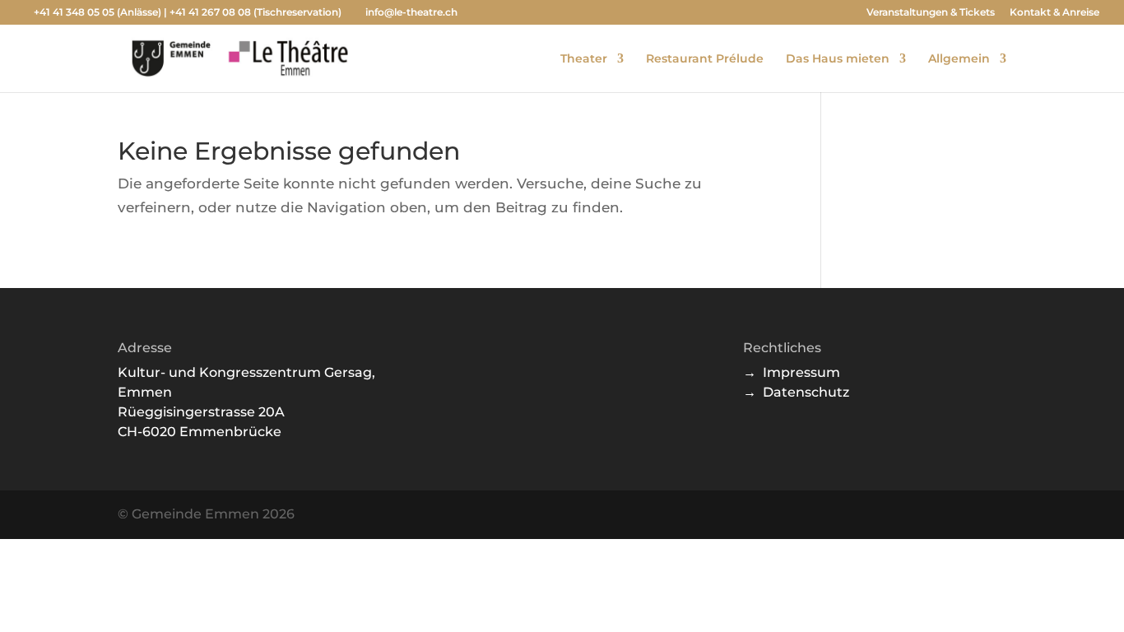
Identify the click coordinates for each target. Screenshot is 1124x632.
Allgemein (959, 59)
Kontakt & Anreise (1054, 12)
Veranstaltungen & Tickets (930, 12)
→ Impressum (791, 372)
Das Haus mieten (837, 59)
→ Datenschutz (796, 392)
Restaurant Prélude (705, 59)
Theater (583, 59)
